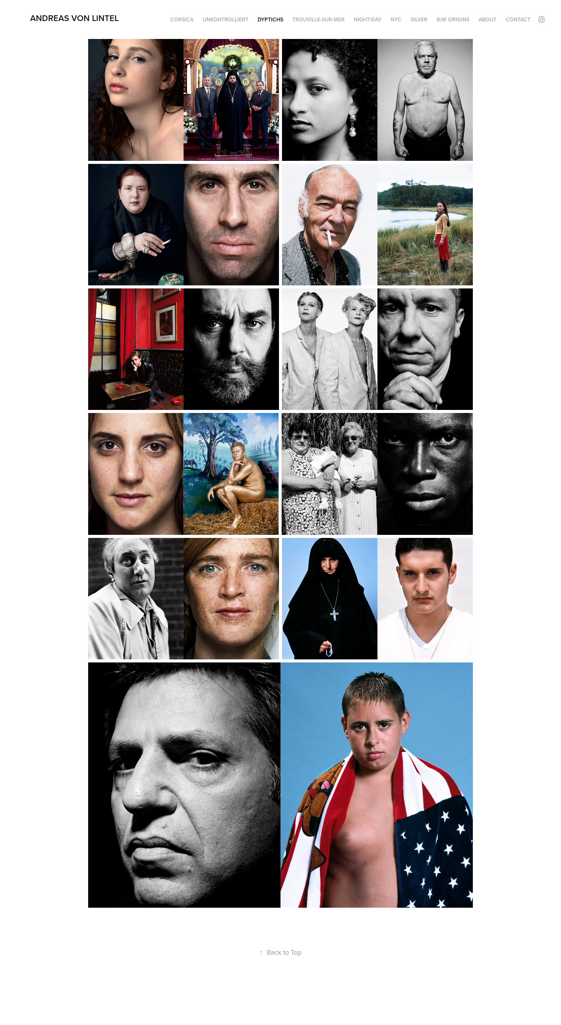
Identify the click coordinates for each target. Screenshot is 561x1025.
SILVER (419, 19)
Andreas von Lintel (74, 18)
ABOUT (488, 19)
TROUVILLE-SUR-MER (318, 19)
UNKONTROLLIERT (225, 19)
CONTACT (518, 19)
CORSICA (181, 19)
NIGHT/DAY (368, 19)
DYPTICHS (270, 19)
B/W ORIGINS (453, 19)
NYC (396, 19)
